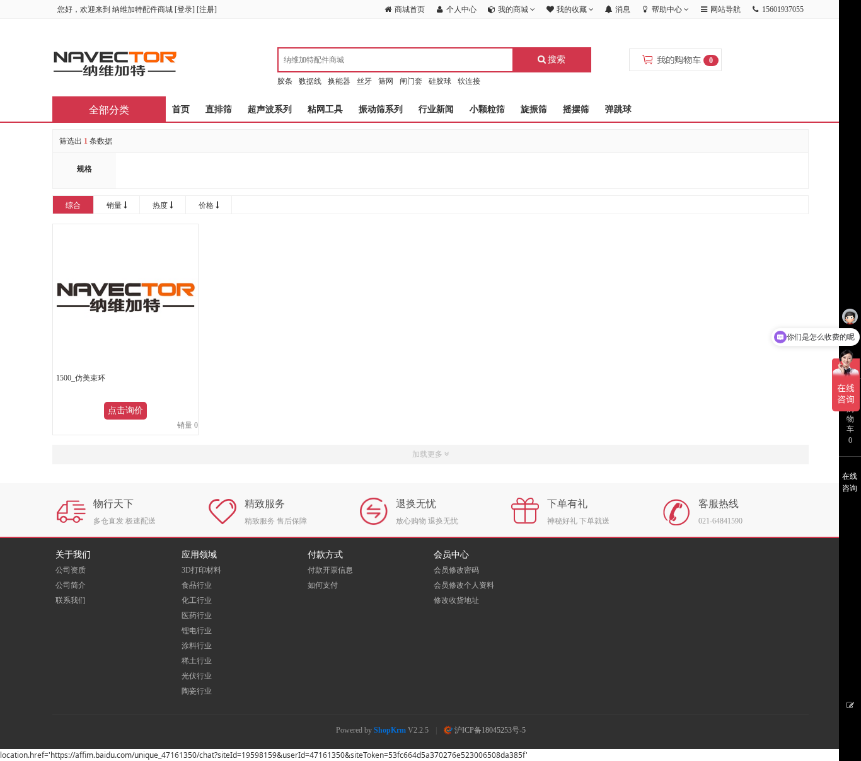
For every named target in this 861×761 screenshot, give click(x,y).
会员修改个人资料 (464, 585)
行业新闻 (436, 109)
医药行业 (197, 615)
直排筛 (218, 109)
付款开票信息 (330, 570)
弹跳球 (618, 109)
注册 (206, 9)
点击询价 (125, 410)
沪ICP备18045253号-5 (489, 730)
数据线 (310, 81)
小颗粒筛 (487, 109)
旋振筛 (534, 109)
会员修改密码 (456, 570)
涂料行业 (197, 645)
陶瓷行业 (197, 691)
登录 (184, 9)
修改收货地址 (456, 600)
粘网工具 (325, 109)
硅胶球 (440, 81)
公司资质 (70, 570)
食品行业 (197, 585)
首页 (181, 109)
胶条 (284, 81)
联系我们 (70, 600)
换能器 (339, 81)
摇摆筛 (576, 109)
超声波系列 (270, 109)
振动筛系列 (381, 109)
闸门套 (411, 81)
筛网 (385, 81)
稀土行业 (197, 660)
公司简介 (70, 585)
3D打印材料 (201, 570)
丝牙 (364, 81)
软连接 (469, 81)
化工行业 (197, 600)
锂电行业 (197, 630)
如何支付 (323, 585)
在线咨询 (849, 482)
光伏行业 (197, 676)
